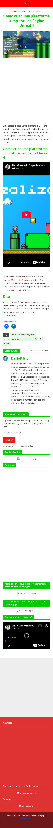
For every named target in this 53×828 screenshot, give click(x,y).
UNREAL (7, 343)
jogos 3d (33, 339)
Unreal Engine (35, 12)
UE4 (42, 339)
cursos (28, 302)
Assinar (9, 440)
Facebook (10, 315)
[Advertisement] (26, 92)
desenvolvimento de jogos (15, 339)
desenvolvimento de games (23, 334)
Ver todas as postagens (39, 350)
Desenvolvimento (20, 12)
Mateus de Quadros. (20, 280)
